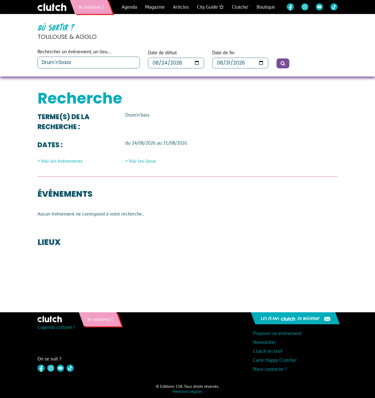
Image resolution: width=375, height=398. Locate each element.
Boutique (266, 7)
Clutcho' (240, 7)
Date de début (162, 53)
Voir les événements (62, 161)
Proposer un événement (277, 333)
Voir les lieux (142, 161)
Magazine (155, 7)
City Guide (208, 7)
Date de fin (223, 53)
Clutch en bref (267, 351)
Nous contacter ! (270, 369)
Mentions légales (187, 391)
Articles (181, 7)
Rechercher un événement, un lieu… (74, 52)
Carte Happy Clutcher (275, 360)
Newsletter (264, 342)
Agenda (129, 7)
